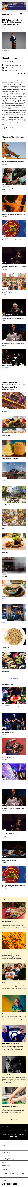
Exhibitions (5, 951)
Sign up (24, 1131)
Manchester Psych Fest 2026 (8, 757)
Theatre (4, 1013)
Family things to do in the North (10, 1043)
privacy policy (13, 1136)
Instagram (12, 1173)
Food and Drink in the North (9, 921)
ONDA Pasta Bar (6, 647)
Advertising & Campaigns (8, 1159)
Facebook (21, 1173)
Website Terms (6, 1152)
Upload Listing (6, 1165)
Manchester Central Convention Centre (11, 482)
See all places (14, 678)
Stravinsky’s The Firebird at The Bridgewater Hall (13, 214)
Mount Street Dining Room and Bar (10, 458)
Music (3, 982)
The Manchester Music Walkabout (9, 292)
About (3, 1145)
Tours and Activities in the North (10, 1106)
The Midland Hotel (6, 411)
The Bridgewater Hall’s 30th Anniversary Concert (13, 343)
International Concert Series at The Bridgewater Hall (14, 318)
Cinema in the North (7, 1075)
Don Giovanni (5, 552)
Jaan (3, 600)
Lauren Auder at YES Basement (9, 860)
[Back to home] (7, 14)
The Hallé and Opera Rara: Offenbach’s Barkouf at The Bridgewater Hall (13, 240)
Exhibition (4, 624)
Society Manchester (6, 504)
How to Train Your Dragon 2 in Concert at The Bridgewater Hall (12, 188)
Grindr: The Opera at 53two (8, 732)
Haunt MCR (4, 576)
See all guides (14, 1119)
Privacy (4, 1149)
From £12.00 (21, 74)
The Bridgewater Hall (10, 65)
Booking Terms (6, 1155)
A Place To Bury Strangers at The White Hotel (12, 706)
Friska (3, 528)
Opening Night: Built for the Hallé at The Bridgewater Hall (14, 267)
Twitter (5, 1173)
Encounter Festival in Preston (8, 783)
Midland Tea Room (6, 435)
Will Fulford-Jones (7, 27)
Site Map (4, 1162)
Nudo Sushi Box (5, 671)
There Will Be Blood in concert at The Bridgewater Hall (13, 162)
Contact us (5, 1142)
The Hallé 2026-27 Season (8, 369)
